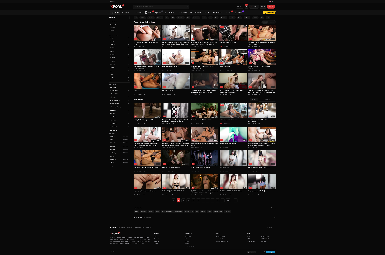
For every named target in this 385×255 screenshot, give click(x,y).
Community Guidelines (222, 241)
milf (173, 18)
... (222, 200)
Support (263, 241)
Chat (186, 239)
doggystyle (196, 18)
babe (157, 211)
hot (210, 18)
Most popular (113, 25)
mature (151, 211)
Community (188, 236)
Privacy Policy (265, 236)
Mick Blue (143, 211)
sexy (239, 18)
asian (204, 18)
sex (167, 18)
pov (216, 18)
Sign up (271, 7)
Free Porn (112, 1)
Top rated (112, 28)
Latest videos (113, 22)
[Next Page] (236, 200)
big (262, 18)
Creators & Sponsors (190, 246)
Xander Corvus (218, 211)
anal (268, 18)
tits (136, 18)
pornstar (159, 18)
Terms (248, 236)
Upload (187, 244)
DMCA (248, 239)
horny (209, 211)
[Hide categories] (128, 17)
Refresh (273, 208)
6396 (228, 200)
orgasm (203, 211)
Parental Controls (220, 239)
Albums (156, 244)
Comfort (265, 22)
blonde (136, 211)
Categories (156, 241)
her (188, 18)
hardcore (150, 18)
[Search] (187, 7)
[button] (274, 18)
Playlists (187, 241)
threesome (180, 18)
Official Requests (251, 241)
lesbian (143, 18)
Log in (263, 7)
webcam (247, 18)
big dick (255, 18)
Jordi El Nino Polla (167, 211)
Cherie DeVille (178, 211)
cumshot (223, 18)
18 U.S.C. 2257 (265, 239)
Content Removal (220, 236)
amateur (232, 18)
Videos (155, 236)
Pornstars (112, 31)
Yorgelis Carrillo (189, 211)
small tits (227, 211)
